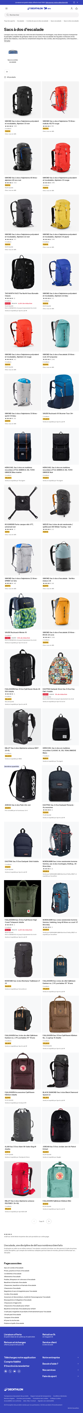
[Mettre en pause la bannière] (74, 2)
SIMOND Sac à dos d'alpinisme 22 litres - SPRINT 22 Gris (21, 579)
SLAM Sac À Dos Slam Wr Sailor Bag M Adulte (20, 1148)
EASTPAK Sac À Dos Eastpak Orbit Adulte (22, 861)
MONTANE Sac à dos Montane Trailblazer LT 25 (22, 982)
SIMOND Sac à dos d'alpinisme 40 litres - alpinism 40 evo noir (21, 179)
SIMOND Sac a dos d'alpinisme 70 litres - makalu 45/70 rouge (59, 122)
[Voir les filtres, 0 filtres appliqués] (7, 71)
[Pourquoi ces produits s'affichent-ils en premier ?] (5, 77)
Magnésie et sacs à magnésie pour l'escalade (20, 1291)
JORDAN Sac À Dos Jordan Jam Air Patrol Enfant (59, 1148)
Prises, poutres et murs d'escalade (16, 1271)
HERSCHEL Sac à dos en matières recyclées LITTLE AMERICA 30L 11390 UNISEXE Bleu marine (20, 469)
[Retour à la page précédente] (34, 1221)
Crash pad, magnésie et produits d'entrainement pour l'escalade (27, 1311)
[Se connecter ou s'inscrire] (71, 8)
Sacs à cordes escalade (13, 61)
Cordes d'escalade (11, 1294)
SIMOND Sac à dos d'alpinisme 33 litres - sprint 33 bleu (21, 414)
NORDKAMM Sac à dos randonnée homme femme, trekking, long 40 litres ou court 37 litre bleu (60, 922)
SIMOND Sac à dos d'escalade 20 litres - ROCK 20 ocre (59, 633)
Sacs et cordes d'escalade (13, 1268)
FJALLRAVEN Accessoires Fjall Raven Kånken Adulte (19, 1093)
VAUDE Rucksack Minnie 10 (16, 632)
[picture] (22, 99)
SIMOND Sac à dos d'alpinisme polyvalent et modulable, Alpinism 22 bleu (60, 294)
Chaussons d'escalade (12, 1288)
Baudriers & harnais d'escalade (15, 1282)
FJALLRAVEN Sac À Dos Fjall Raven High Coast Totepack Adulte (21, 921)
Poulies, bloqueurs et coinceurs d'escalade (19, 1279)
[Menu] (6, 8)
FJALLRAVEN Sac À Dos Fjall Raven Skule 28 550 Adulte (22, 690)
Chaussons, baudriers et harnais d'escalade (20, 1285)
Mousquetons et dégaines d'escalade (17, 1300)
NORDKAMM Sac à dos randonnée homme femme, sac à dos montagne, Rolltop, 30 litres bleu (60, 863)
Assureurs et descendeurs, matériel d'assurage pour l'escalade (27, 1297)
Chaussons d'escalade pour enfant (16, 1306)
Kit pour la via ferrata (11, 1320)
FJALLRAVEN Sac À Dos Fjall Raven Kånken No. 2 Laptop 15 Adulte (60, 1036)
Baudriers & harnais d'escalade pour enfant (20, 1309)
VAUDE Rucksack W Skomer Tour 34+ (58, 413)
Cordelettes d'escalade (12, 1273)
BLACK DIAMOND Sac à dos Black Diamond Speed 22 (60, 1093)
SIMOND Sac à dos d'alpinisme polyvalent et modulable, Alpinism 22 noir (22, 235)
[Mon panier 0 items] (76, 8)
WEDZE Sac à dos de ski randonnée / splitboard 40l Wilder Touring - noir (58, 525)
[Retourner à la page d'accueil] (39, 8)
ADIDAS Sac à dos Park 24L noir (18, 805)
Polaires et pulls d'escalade (14, 1323)
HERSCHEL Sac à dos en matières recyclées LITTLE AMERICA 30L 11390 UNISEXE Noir (57, 469)
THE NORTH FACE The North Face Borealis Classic (21, 294)
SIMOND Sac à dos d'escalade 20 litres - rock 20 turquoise (59, 355)
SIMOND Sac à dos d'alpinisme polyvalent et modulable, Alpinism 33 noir (22, 122)
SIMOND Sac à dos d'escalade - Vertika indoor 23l (58, 579)
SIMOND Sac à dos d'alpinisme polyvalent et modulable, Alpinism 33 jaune (60, 235)
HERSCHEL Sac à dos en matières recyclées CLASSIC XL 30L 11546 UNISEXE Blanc (59, 750)
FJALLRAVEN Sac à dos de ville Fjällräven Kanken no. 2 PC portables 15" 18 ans (59, 982)
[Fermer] (77, 2)
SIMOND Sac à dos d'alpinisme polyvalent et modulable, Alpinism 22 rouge (22, 355)
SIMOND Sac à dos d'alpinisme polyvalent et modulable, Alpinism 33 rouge (60, 179)
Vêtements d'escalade (12, 1276)
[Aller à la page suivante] (48, 1221)
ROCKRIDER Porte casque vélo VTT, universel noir (19, 525)
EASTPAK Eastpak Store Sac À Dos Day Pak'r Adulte (59, 690)
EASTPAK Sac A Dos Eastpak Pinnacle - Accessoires (58, 806)
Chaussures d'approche (12, 1303)
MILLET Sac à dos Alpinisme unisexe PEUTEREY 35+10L (19, 1202)
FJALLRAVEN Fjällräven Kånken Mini (57, 1201)
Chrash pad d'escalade (12, 1314)
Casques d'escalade (11, 1317)
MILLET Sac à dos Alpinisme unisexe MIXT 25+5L (22, 749)
